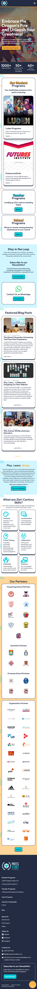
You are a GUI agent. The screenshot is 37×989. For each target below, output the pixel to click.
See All (17, 456)
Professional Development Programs (12, 892)
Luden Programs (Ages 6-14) (10, 881)
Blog (3, 910)
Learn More (7, 356)
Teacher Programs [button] (25, 46)
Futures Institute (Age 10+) (9, 884)
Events (4, 905)
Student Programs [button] (9, 46)
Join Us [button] (18, 849)
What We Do (5, 920)
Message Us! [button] (18, 299)
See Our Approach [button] (18, 488)
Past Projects (6, 923)
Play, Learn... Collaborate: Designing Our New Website (16, 383)
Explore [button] (18, 209)
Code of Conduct (15, 985)
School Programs (7, 897)
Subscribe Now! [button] (18, 277)
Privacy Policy (5, 985)
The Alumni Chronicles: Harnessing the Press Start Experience (18, 338)
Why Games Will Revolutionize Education (17, 432)
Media (3, 926)
